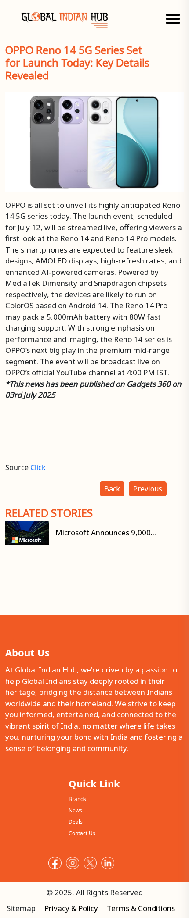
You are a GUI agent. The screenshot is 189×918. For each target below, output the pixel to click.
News (75, 810)
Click (38, 467)
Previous (147, 489)
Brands (77, 799)
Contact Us (82, 833)
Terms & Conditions (141, 908)
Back (112, 489)
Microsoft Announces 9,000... (105, 532)
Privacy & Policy (71, 908)
